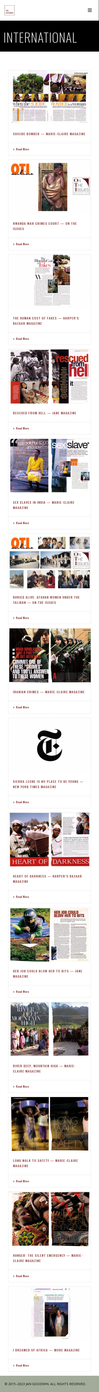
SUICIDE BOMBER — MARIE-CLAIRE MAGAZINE (49, 133)
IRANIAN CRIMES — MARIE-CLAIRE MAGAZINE (49, 691)
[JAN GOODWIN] (5, 10)
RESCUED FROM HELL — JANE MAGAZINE (44, 412)
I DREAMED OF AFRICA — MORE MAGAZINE (46, 1350)
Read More (22, 149)
